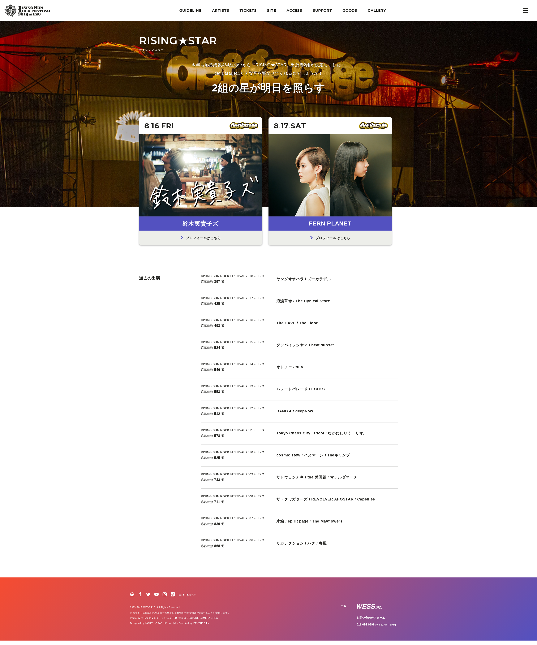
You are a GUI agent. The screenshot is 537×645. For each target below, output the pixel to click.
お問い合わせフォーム (371, 621)
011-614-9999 (376, 628)
